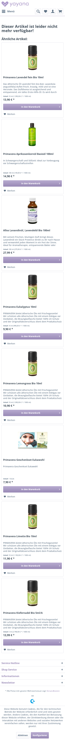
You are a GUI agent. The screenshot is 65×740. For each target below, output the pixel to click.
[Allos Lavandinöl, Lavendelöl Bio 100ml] (32, 210)
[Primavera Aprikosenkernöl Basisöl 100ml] (32, 134)
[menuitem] (8, 11)
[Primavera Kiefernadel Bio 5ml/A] (32, 593)
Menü (11, 11)
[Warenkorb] (60, 11)
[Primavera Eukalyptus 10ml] (32, 287)
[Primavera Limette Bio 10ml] (32, 516)
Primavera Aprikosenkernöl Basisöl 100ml (28, 154)
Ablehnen (23, 735)
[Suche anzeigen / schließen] (38, 11)
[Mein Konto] (53, 11)
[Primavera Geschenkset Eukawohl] (32, 440)
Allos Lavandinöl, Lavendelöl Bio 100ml (26, 230)
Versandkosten (53, 691)
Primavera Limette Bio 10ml (20, 536)
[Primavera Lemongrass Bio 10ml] (32, 363)
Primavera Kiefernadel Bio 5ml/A (23, 613)
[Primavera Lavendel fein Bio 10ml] (32, 57)
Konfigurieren (40, 735)
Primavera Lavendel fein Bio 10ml (23, 77)
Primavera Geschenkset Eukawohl (23, 459)
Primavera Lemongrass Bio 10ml (22, 383)
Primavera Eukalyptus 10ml (19, 306)
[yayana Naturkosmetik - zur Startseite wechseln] (15, 4)
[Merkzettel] (45, 11)
